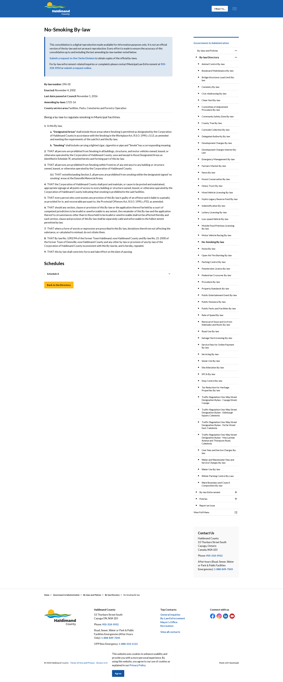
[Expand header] (234, 8)
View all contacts (170, 631)
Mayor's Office (168, 622)
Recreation (166, 625)
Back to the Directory (59, 285)
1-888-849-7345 (223, 569)
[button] (213, 512)
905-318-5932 (214, 555)
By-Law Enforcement (172, 618)
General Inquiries (170, 614)
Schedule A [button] (53, 273)
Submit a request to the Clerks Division (72, 58)
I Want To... (219, 9)
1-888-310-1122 (128, 643)
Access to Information (107, 662)
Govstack (234, 662)
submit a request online (77, 68)
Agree (118, 673)
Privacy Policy (138, 665)
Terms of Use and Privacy (82, 662)
